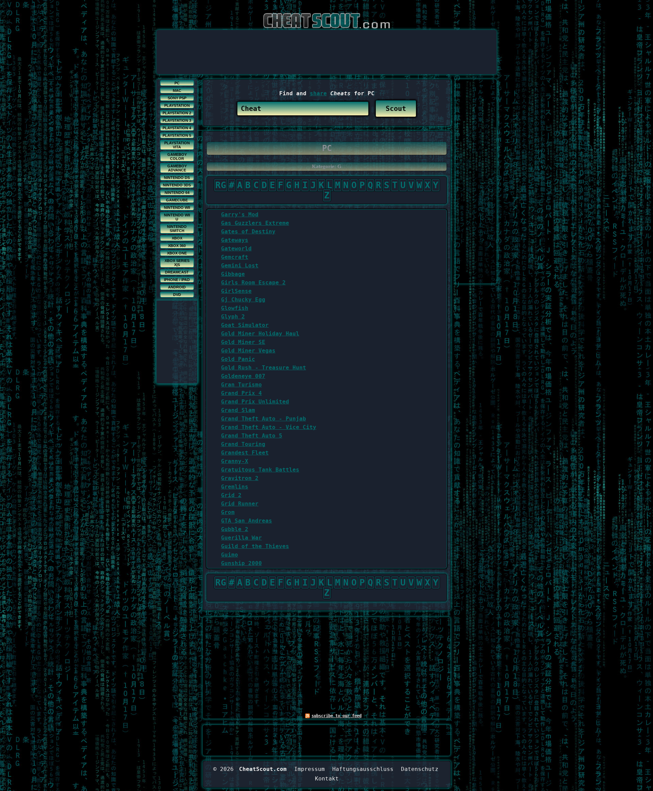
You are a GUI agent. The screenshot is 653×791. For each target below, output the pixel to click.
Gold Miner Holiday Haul (260, 333)
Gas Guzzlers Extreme (255, 223)
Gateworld (236, 248)
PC (177, 83)
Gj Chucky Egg (243, 299)
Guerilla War (241, 537)
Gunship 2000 (241, 563)
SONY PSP (177, 98)
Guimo (229, 554)
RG (220, 185)
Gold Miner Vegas (248, 350)
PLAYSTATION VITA (177, 145)
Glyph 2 (233, 316)
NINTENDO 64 (177, 193)
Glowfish (234, 308)
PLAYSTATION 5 (177, 135)
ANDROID (177, 287)
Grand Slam (238, 410)
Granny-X (234, 461)
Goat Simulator (245, 325)
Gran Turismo (241, 384)
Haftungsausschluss (363, 769)
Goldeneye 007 (243, 376)
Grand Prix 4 (241, 393)
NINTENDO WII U (177, 217)
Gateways (234, 240)
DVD (177, 295)
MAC (177, 90)
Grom (228, 512)
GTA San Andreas (246, 520)
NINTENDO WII (177, 207)
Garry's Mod (239, 214)
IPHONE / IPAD (177, 280)
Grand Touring (243, 444)
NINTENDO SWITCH (177, 229)
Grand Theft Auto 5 (251, 435)
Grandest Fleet (245, 452)
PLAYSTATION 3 (177, 120)
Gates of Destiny (248, 231)
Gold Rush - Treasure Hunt (263, 367)
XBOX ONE (177, 253)
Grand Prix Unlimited (255, 401)
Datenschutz (419, 769)
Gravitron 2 (239, 478)
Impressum (309, 769)
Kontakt (327, 778)
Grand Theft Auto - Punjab (263, 418)
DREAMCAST (177, 272)
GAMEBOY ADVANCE (177, 168)
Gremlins (234, 486)
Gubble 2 (234, 529)
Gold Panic (238, 359)
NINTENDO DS (177, 178)
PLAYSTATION (177, 105)
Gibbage (233, 274)
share (318, 93)
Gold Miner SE (243, 342)
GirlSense (236, 291)
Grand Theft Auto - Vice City (268, 427)
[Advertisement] (326, 45)
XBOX (177, 238)
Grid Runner (239, 503)
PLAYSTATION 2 (177, 113)
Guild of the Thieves (255, 546)
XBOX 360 (177, 246)
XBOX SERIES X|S (177, 263)
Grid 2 (231, 495)
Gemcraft (234, 257)
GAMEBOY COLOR (177, 156)
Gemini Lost (239, 265)
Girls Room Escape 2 (253, 282)
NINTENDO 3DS (177, 185)
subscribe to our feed (337, 715)
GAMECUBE (177, 200)
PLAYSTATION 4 (177, 128)
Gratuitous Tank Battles (260, 469)
